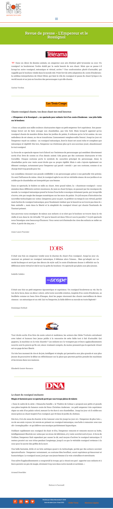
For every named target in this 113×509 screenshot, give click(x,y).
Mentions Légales (92, 503)
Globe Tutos (73, 502)
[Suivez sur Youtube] (27, 502)
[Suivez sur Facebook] (15, 502)
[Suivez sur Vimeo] (32, 502)
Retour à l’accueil (56, 485)
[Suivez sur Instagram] (21, 502)
